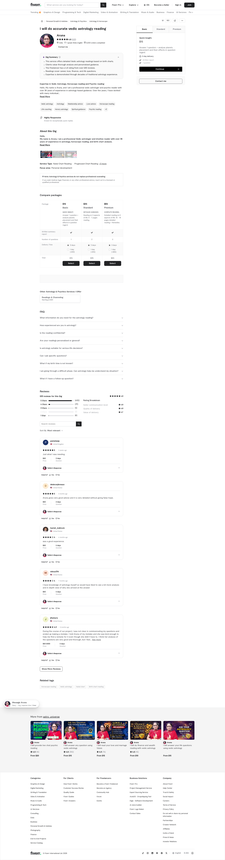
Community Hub (103, 792)
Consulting (34, 813)
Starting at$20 (52, 299)
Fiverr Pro (133, 784)
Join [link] (189, 5)
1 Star (43, 416)
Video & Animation (109, 12)
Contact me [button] (160, 81)
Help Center (167, 788)
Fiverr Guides (69, 797)
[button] (118, 5)
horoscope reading (48, 687)
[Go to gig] (46, 730)
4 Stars (44, 404)
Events (99, 801)
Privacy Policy (168, 809)
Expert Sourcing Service (139, 792)
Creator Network (169, 825)
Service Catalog (36, 843)
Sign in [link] (178, 5)
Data (32, 818)
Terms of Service (169, 805)
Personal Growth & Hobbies (57, 21)
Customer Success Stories (74, 788)
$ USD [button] (186, 853)
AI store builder (136, 805)
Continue (160, 69)
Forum (99, 797)
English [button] (178, 853)
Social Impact (168, 797)
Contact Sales (135, 813)
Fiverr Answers (69, 801)
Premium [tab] (177, 29)
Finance (170, 12)
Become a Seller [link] (161, 5)
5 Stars (44, 401)
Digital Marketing (90, 12)
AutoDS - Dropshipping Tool (140, 797)
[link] (42, 21)
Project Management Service (141, 788)
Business (160, 12)
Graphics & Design (51, 12)
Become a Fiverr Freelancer (107, 784)
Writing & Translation (129, 12)
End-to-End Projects (38, 839)
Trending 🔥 (35, 12)
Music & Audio (147, 12)
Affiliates (166, 829)
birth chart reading (96, 687)
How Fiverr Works (70, 784)
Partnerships (168, 820)
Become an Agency (104, 788)
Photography (35, 830)
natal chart (80, 687)
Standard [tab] (161, 29)
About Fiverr (168, 784)
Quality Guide (69, 792)
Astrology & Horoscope (98, 21)
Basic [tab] (144, 29)
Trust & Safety (168, 792)
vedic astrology (66, 687)
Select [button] (71, 263)
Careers (166, 801)
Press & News (168, 837)
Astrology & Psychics (78, 21)
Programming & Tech (71, 12)
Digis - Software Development (141, 801)
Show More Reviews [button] (51, 669)
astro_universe (51, 717)
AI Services (181, 12)
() (74, 39)
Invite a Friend (168, 833)
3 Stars (44, 408)
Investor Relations (170, 841)
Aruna (61, 35)
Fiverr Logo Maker (137, 809)
